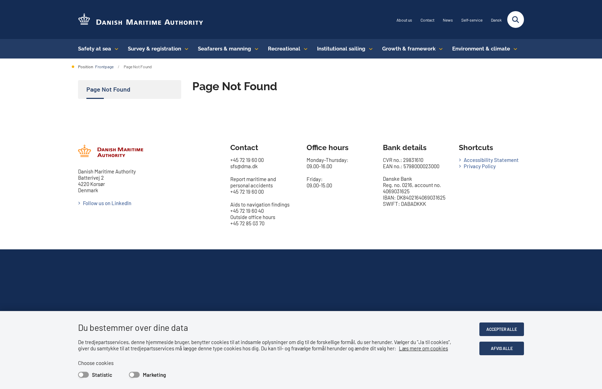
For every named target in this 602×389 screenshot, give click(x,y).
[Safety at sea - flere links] (114, 49)
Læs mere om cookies (423, 348)
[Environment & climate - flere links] (513, 49)
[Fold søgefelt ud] (515, 19)
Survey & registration (154, 49)
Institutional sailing (341, 49)
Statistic (102, 375)
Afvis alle (502, 348)
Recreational (284, 49)
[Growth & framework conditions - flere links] (439, 49)
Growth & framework (408, 49)
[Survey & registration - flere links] (184, 49)
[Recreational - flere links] (304, 49)
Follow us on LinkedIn (107, 203)
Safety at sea (94, 49)
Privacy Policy (480, 166)
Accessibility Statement (491, 160)
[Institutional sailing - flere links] (369, 49)
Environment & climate (481, 49)
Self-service (472, 20)
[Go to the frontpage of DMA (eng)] (140, 19)
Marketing (154, 375)
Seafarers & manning (224, 49)
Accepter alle (501, 329)
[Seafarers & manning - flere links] (254, 49)
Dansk (496, 20)
